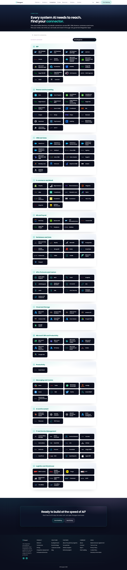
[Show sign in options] (100, 2)
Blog (53, 550)
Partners (72, 2)
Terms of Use (93, 545)
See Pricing (70, 520)
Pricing (58, 2)
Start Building (106, 2)
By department (55, 543)
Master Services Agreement (97, 543)
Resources (64, 2)
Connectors (53, 2)
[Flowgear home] (20, 2)
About (81, 543)
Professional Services (42, 552)
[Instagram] (23, 558)
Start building (83, 550)
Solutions (44, 2)
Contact (79, 2)
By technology (55, 545)
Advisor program (67, 547)
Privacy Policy (93, 547)
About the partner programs (70, 543)
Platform (37, 2)
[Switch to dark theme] (93, 2)
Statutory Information (95, 552)
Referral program (67, 550)
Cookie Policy (93, 550)
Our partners (66, 545)
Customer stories (56, 547)
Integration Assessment (43, 550)
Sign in (97, 2)
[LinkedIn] (27, 558)
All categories (78, 39)
